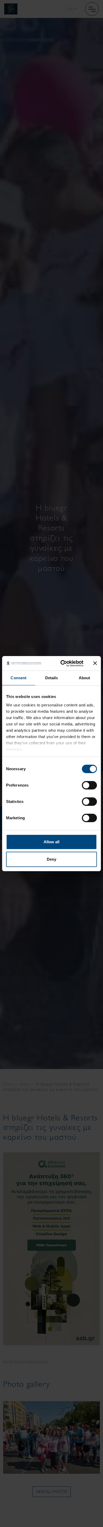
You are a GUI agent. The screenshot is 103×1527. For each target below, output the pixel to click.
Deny (51, 859)
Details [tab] (51, 678)
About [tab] (84, 678)
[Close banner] (95, 663)
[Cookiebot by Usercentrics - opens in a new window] (62, 663)
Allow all (51, 842)
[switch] (89, 785)
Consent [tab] (18, 678)
